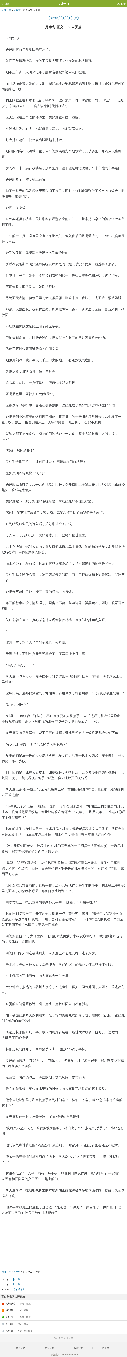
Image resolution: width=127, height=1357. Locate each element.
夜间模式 (54, 18)
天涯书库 (63, 3)
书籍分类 (78, 1348)
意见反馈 (49, 1348)
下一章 (16, 1279)
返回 (7, 3)
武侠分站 (20, 1348)
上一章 (16, 1284)
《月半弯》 (18, 1289)
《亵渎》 (17, 1330)
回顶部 (106, 1348)
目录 (123, 3)
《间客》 (15, 1310)
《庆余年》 (16, 1303)
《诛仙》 (15, 1324)
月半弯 (17, 10)
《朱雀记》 (16, 1317)
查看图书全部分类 (63, 1338)
